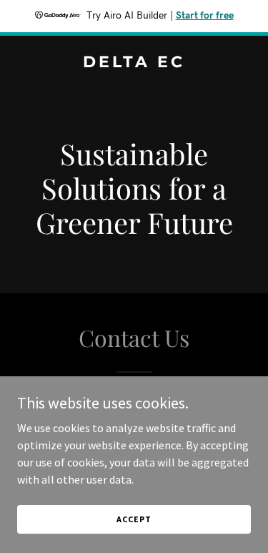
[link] (134, 63)
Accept (133, 519)
